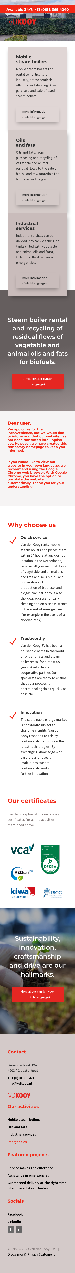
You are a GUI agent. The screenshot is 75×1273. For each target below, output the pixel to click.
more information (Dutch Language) (34, 114)
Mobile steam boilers (24, 1119)
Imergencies (17, 1141)
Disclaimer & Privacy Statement (31, 1254)
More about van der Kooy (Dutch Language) (37, 994)
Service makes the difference (30, 1168)
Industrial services (22, 1134)
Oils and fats (17, 1127)
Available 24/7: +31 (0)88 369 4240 (37, 9)
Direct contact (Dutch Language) (37, 381)
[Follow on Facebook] (11, 1229)
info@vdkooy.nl (20, 1083)
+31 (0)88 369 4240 (22, 1078)
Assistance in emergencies (28, 1175)
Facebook (15, 1214)
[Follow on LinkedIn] (19, 1229)
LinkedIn (14, 1221)
